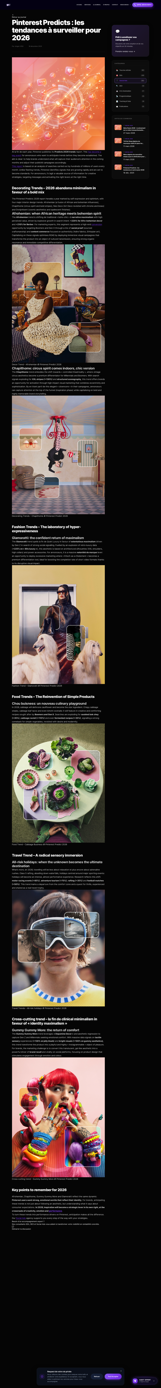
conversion (97, 224)
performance (55, 1211)
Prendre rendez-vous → (125, 51)
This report (17, 166)
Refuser (97, 1376)
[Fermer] (157, 1377)
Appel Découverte (144, 5)
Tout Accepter (113, 1376)
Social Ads (21, 1218)
